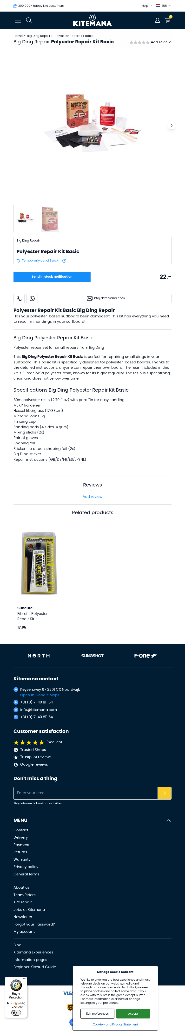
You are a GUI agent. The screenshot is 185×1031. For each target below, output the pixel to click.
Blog (17, 945)
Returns (20, 852)
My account (24, 931)
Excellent (54, 742)
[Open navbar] (17, 20)
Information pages (30, 960)
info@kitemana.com (38, 710)
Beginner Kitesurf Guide (34, 967)
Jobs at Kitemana (29, 910)
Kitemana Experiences (33, 952)
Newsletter (22, 917)
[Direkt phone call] (19, 298)
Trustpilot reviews (36, 757)
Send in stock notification (52, 276)
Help (145, 5)
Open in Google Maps (39, 695)
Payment (21, 845)
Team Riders (24, 895)
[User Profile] (157, 20)
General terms (26, 874)
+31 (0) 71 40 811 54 (36, 702)
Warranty (21, 859)
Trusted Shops (33, 750)
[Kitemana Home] (92, 20)
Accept (133, 1013)
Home (18, 36)
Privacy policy (25, 867)
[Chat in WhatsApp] (32, 298)
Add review (161, 42)
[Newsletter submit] (164, 793)
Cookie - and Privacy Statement (115, 1024)
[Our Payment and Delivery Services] (68, 993)
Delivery (20, 837)
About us (21, 887)
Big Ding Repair (39, 36)
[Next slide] (171, 125)
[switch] (16, 1013)
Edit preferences (97, 1013)
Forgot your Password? (34, 924)
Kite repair (22, 902)
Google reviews (34, 764)
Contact (20, 830)
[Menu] (24, 980)
